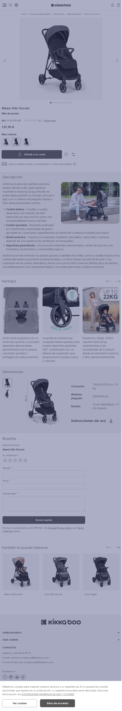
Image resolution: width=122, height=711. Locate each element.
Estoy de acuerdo (57, 703)
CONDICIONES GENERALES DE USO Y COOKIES (48, 694)
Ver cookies (20, 703)
